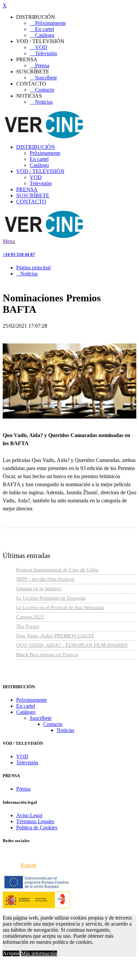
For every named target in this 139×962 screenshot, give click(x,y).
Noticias (41, 102)
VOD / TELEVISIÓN (40, 171)
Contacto (42, 90)
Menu (9, 241)
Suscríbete (43, 77)
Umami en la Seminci (38, 588)
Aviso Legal (29, 815)
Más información (39, 953)
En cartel (42, 29)
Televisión (43, 53)
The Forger (27, 626)
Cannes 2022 (30, 617)
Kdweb (28, 865)
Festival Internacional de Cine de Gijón (57, 569)
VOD (38, 47)
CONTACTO (31, 201)
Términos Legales (35, 821)
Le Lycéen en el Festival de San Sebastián (60, 607)
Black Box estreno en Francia (47, 654)
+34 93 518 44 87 (19, 254)
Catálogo (42, 35)
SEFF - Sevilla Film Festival (45, 579)
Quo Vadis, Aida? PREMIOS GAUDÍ (55, 635)
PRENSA (26, 189)
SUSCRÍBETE (32, 195)
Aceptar (11, 953)
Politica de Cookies (36, 827)
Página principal (33, 267)
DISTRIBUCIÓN (35, 147)
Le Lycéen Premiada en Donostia (51, 598)
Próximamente (48, 23)
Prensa (39, 65)
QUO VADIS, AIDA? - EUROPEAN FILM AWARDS (72, 645)
